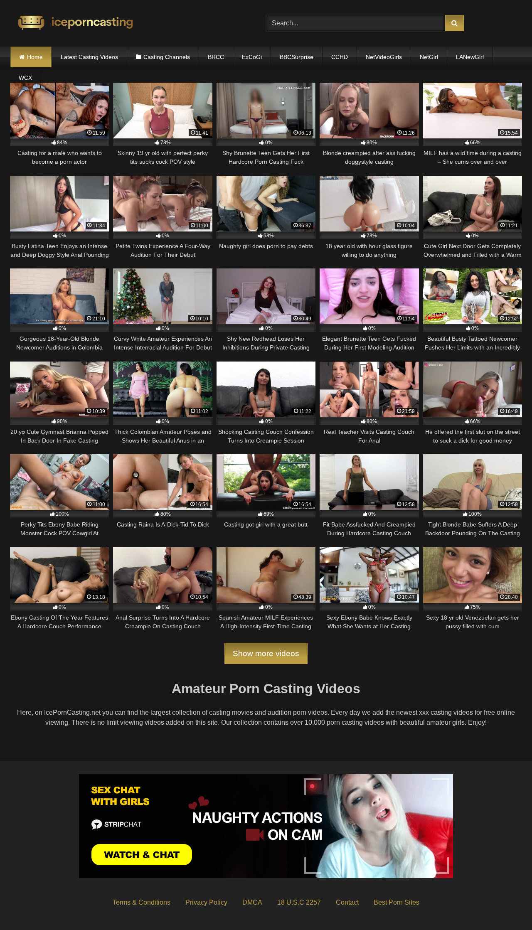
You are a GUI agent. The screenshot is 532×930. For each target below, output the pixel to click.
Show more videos (266, 653)
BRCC (216, 57)
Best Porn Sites (396, 902)
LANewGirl (470, 57)
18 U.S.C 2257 (299, 902)
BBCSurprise (296, 57)
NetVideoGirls (384, 57)
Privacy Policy (206, 902)
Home (35, 57)
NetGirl (429, 57)
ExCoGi (252, 57)
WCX (25, 77)
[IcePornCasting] (74, 23)
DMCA (252, 902)
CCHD (339, 57)
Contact (347, 902)
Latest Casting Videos (89, 57)
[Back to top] (506, 905)
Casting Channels (166, 57)
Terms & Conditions (141, 902)
